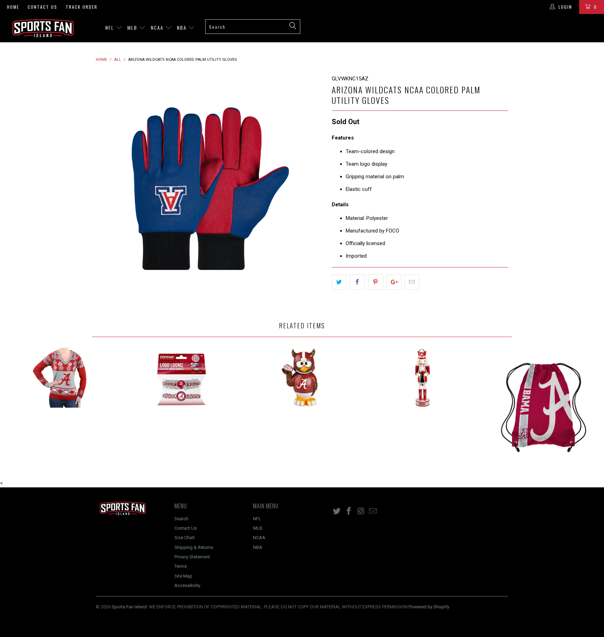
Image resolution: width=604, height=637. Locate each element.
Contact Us (42, 7)
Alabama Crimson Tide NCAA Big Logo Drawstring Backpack (543, 406)
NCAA (158, 27)
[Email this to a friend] (411, 282)
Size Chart (184, 537)
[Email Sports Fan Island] (373, 511)
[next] (312, 188)
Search (181, 518)
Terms (180, 566)
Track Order (82, 7)
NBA (182, 27)
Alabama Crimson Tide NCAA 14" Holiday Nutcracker (423, 377)
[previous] (108, 188)
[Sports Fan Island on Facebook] (349, 511)
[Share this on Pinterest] (375, 282)
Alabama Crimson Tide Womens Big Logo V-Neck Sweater (60, 377)
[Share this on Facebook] (357, 282)
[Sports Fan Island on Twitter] (337, 511)
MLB (133, 27)
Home (13, 7)
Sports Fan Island (129, 606)
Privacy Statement (192, 556)
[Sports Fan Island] (51, 28)
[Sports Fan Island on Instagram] (361, 511)
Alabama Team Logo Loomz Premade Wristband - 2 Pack (181, 377)
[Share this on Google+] (393, 282)
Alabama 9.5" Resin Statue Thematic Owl (302, 377)
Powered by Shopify (429, 606)
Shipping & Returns (193, 547)
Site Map (183, 576)
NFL (110, 27)
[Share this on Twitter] (339, 282)
